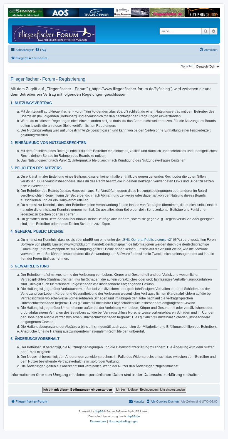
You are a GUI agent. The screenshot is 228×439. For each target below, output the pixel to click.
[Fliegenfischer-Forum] (33, 30)
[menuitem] (40, 49)
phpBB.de (133, 416)
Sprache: (187, 66)
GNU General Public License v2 (147, 240)
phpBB (99, 411)
